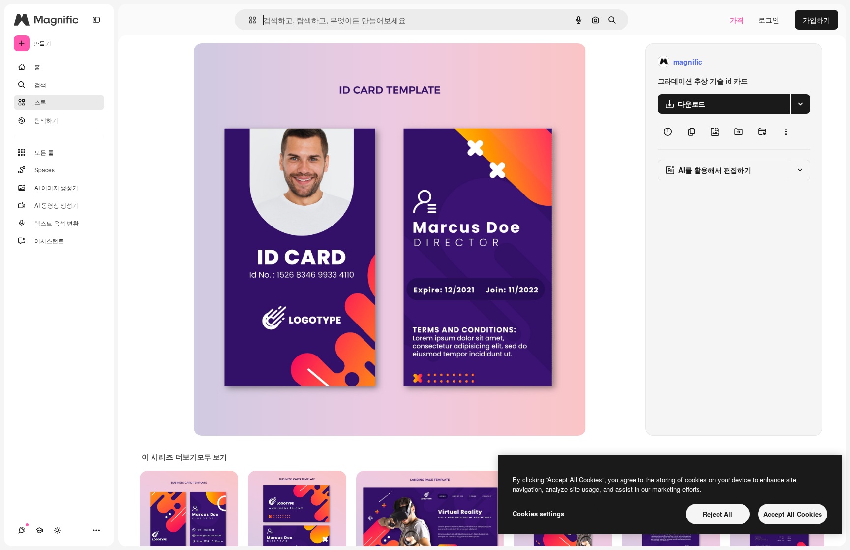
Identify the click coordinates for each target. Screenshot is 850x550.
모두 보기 (212, 457)
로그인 (769, 20)
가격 (737, 20)
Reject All (717, 513)
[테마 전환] (57, 530)
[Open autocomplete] (248, 20)
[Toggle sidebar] (96, 20)
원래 (250, 62)
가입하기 (816, 20)
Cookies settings (538, 513)
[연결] (22, 530)
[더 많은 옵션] (785, 131)
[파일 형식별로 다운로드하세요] (800, 104)
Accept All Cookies (792, 513)
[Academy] (39, 530)
